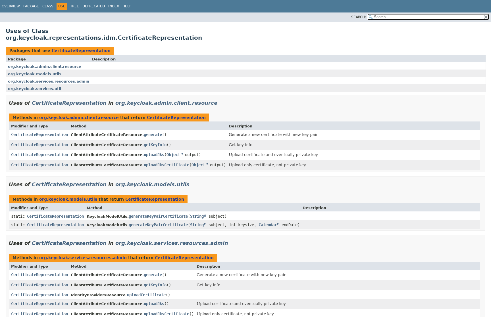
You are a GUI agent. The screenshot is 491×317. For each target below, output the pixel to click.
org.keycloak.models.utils (34, 74)
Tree (74, 6)
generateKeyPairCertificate (158, 216)
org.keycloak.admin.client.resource (44, 66)
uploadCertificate (146, 295)
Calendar (268, 224)
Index (113, 6)
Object (173, 154)
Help (126, 6)
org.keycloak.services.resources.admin (48, 81)
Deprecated (93, 6)
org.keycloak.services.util (34, 89)
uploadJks (154, 154)
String (197, 216)
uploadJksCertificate (166, 165)
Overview (11, 6)
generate (153, 134)
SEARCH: (358, 17)
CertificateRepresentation (81, 50)
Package (31, 6)
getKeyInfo (155, 144)
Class (47, 6)
